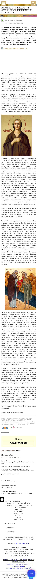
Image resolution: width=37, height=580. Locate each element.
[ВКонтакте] (3, 428)
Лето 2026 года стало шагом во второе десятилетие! (15, 466)
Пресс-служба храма (16, 20)
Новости (18, 509)
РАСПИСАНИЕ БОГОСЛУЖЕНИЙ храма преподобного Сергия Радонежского (18, 504)
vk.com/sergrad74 (22, 543)
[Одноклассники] (5, 428)
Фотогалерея (18, 511)
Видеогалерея (18, 513)
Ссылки (18, 518)
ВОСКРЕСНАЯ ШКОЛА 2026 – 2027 (10, 457)
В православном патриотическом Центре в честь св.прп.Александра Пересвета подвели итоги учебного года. (18, 470)
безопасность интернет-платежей (18, 568)
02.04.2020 (20, 23)
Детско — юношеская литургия (10, 474)
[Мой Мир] (7, 428)
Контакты (18, 516)
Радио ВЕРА (4, 481)
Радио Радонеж (13, 481)
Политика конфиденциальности (15, 560)
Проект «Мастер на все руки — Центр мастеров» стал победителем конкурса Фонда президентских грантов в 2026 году (18, 462)
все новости (5, 432)
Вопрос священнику (18, 507)
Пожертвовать (18, 443)
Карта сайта (18, 520)
